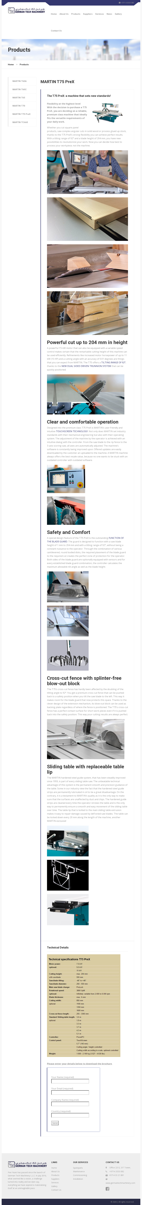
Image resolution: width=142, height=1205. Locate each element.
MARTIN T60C (19, 89)
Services (99, 14)
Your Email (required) (62, 1088)
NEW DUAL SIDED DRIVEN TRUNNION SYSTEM (86, 366)
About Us (64, 14)
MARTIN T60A (19, 81)
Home (54, 14)
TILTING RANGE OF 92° (113, 362)
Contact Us (56, 31)
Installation (78, 1179)
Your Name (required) (62, 1077)
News (109, 14)
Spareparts (78, 1167)
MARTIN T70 (18, 106)
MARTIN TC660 (20, 122)
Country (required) (61, 1111)
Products (75, 14)
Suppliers (87, 14)
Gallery (118, 14)
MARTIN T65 (18, 97)
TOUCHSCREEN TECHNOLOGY (72, 431)
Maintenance (79, 1171)
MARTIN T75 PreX (21, 114)
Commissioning (80, 1175)
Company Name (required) (65, 1099)
